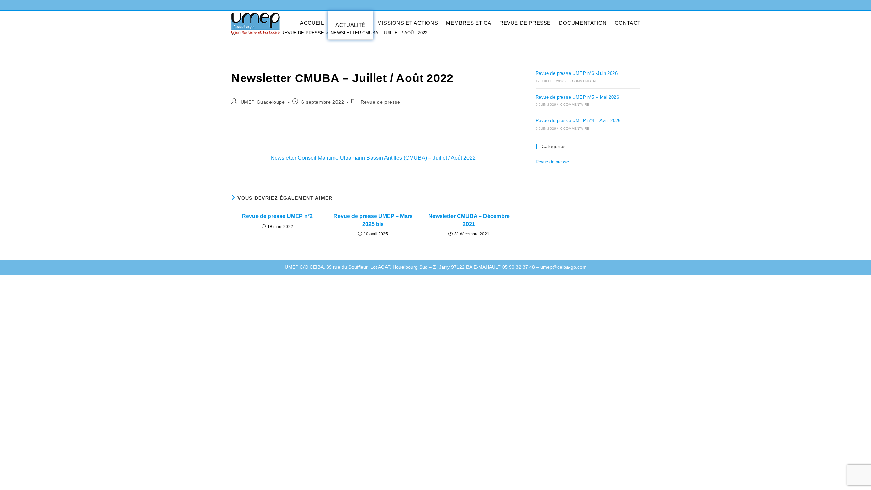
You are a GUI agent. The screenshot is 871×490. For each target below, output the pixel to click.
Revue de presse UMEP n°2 (277, 216)
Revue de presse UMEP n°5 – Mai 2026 (577, 97)
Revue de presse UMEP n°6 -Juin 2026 (577, 73)
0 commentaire (583, 81)
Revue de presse (380, 102)
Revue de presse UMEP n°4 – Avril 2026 (578, 120)
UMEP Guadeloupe (263, 102)
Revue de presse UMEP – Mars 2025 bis (373, 220)
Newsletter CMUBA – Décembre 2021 (469, 220)
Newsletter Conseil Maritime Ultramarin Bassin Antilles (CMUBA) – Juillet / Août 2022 (373, 158)
